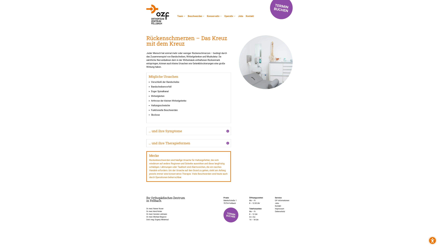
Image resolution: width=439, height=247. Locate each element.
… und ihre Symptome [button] (165, 131)
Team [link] (180, 16)
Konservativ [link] (213, 16)
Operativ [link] (228, 16)
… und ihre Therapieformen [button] (169, 143)
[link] (157, 23)
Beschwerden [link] (195, 16)
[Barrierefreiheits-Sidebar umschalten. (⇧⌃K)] (432, 240)
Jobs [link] (240, 16)
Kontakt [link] (250, 16)
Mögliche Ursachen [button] (163, 76)
